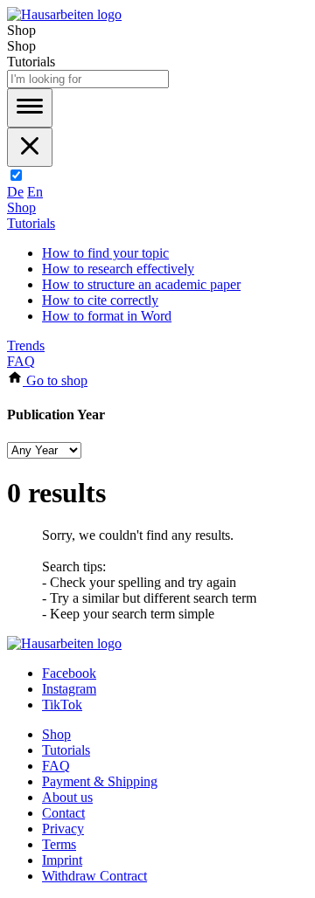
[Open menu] (29, 108)
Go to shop (55, 380)
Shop (21, 207)
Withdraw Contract (94, 875)
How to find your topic (105, 252)
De (15, 191)
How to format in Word (107, 315)
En (35, 191)
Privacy (63, 828)
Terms (59, 844)
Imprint (62, 860)
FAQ (21, 361)
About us (67, 797)
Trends (26, 345)
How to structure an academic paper (141, 284)
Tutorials (31, 223)
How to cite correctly (100, 300)
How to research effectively (118, 268)
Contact (63, 812)
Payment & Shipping (100, 781)
